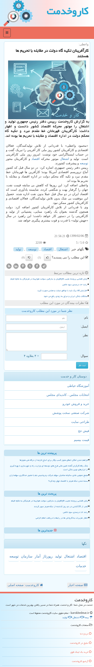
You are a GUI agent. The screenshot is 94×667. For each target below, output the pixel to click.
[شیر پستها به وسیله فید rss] (9, 265)
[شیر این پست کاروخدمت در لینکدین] (16, 265)
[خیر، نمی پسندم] (29, 257)
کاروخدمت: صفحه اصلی (24, 585)
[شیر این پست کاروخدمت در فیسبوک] (37, 265)
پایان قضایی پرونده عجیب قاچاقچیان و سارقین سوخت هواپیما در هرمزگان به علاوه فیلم (48, 279)
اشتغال (64, 159)
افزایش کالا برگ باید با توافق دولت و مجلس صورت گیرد (62, 290)
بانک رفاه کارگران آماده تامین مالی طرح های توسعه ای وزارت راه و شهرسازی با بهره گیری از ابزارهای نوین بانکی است (49, 468)
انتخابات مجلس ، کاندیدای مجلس (68, 395)
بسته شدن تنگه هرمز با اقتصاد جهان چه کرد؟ (68, 481)
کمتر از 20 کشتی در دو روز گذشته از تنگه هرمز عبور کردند (61, 506)
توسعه (84, 163)
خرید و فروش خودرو (76, 404)
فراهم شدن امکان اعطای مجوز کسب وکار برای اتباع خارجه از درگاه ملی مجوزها (54, 460)
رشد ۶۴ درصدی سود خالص (74, 284)
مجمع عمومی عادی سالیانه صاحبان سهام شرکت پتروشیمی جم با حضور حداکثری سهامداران (48, 475)
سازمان (26, 556)
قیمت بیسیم (81, 440)
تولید (18, 249)
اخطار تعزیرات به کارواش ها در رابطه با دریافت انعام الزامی (62, 518)
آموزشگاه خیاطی (78, 385)
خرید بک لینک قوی (79, 652)
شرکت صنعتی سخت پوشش (70, 413)
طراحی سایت (80, 422)
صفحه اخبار (76, 585)
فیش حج (83, 431)
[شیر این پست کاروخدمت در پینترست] (23, 265)
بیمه (87, 617)
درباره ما (84, 633)
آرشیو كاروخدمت (80, 661)
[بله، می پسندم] (47, 257)
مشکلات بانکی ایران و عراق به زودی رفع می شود (65, 296)
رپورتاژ (48, 556)
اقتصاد (35, 159)
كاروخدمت (68, 11)
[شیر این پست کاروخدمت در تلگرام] (44, 265)
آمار (37, 556)
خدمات (81, 566)
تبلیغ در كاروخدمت (79, 643)
